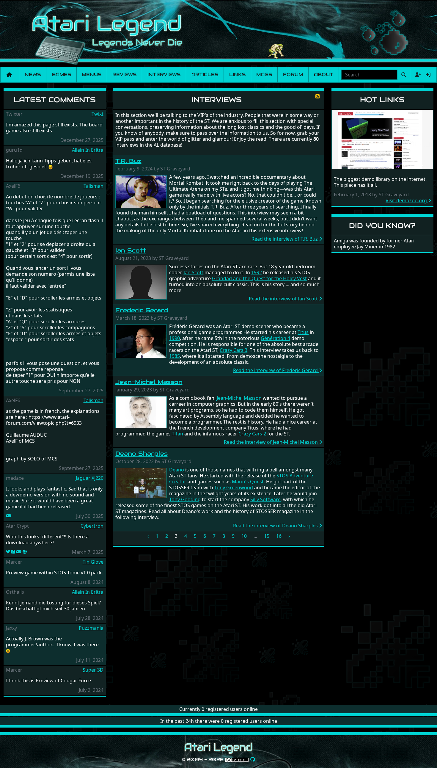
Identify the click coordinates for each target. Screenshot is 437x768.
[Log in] (428, 74)
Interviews (163, 74)
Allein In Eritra (87, 150)
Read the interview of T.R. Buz (285, 239)
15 (266, 536)
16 (279, 536)
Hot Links (382, 99)
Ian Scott (130, 250)
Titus (303, 332)
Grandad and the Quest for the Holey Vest (259, 278)
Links (237, 74)
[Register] (416, 74)
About (323, 74)
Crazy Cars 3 (233, 350)
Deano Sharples (141, 453)
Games (61, 74)
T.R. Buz (128, 161)
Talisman (93, 186)
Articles (204, 74)
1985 (174, 356)
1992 (256, 272)
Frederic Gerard (141, 310)
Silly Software (265, 499)
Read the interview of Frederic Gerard (276, 370)
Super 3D (93, 670)
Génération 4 (275, 338)
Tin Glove (93, 562)
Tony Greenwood (233, 487)
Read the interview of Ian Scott (284, 299)
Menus (91, 74)
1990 (174, 338)
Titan (177, 433)
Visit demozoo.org (407, 200)
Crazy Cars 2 (252, 433)
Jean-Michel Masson (149, 382)
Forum (293, 74)
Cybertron (92, 526)
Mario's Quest (248, 481)
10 (244, 536)
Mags (264, 74)
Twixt (97, 114)
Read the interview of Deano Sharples (276, 526)
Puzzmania (91, 628)
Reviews (124, 74)
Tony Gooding (185, 499)
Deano (177, 469)
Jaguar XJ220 (89, 478)
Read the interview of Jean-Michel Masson (271, 442)
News (33, 74)
